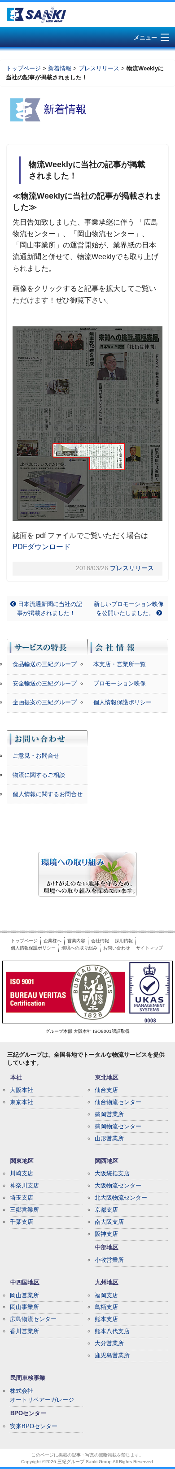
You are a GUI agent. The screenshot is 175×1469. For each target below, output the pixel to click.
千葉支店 (21, 1221)
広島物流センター (33, 1319)
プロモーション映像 (119, 683)
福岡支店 (106, 1295)
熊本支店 (106, 1319)
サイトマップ (149, 947)
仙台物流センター (118, 1102)
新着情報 (59, 68)
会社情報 (100, 940)
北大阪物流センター (121, 1197)
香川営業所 (24, 1331)
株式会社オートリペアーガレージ (42, 1395)
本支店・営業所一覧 (119, 664)
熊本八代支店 (112, 1331)
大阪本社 (21, 1090)
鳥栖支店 (106, 1307)
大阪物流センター (118, 1185)
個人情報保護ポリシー (122, 702)
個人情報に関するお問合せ (48, 794)
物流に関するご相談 (39, 774)
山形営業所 (109, 1138)
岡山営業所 (24, 1295)
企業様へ (52, 940)
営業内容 (76, 940)
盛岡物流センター (118, 1126)
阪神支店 (106, 1234)
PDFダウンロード (41, 546)
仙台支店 (106, 1090)
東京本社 (21, 1102)
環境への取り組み (79, 947)
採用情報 (124, 940)
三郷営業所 (24, 1209)
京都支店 (106, 1209)
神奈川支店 (24, 1185)
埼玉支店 (21, 1197)
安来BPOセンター (33, 1426)
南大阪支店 (109, 1221)
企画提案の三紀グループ (45, 702)
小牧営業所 (109, 1260)
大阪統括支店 (112, 1173)
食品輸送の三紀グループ (45, 664)
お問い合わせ (116, 947)
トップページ (23, 68)
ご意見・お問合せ (36, 755)
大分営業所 (109, 1343)
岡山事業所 (24, 1307)
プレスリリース (99, 68)
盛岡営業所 (109, 1114)
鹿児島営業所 (112, 1355)
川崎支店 (21, 1173)
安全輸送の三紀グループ (45, 683)
